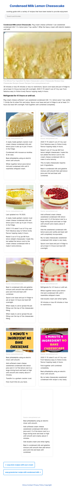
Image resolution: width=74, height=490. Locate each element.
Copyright (48, 485)
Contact (30, 485)
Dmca (24, 485)
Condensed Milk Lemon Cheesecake (37, 6)
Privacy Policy (39, 485)
